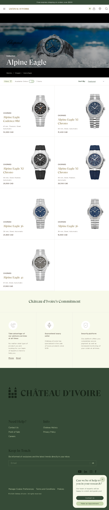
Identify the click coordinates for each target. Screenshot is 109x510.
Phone (11, 358)
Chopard (17, 73)
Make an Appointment (90, 503)
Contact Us (13, 428)
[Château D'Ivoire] (19, 8)
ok (93, 463)
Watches (9, 73)
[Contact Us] (100, 8)
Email (18, 358)
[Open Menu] (4, 8)
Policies (60, 489)
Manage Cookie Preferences (21, 489)
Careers (12, 436)
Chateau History (50, 428)
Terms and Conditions (45, 489)
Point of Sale (14, 432)
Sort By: (81, 81)
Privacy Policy (49, 432)
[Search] (106, 8)
